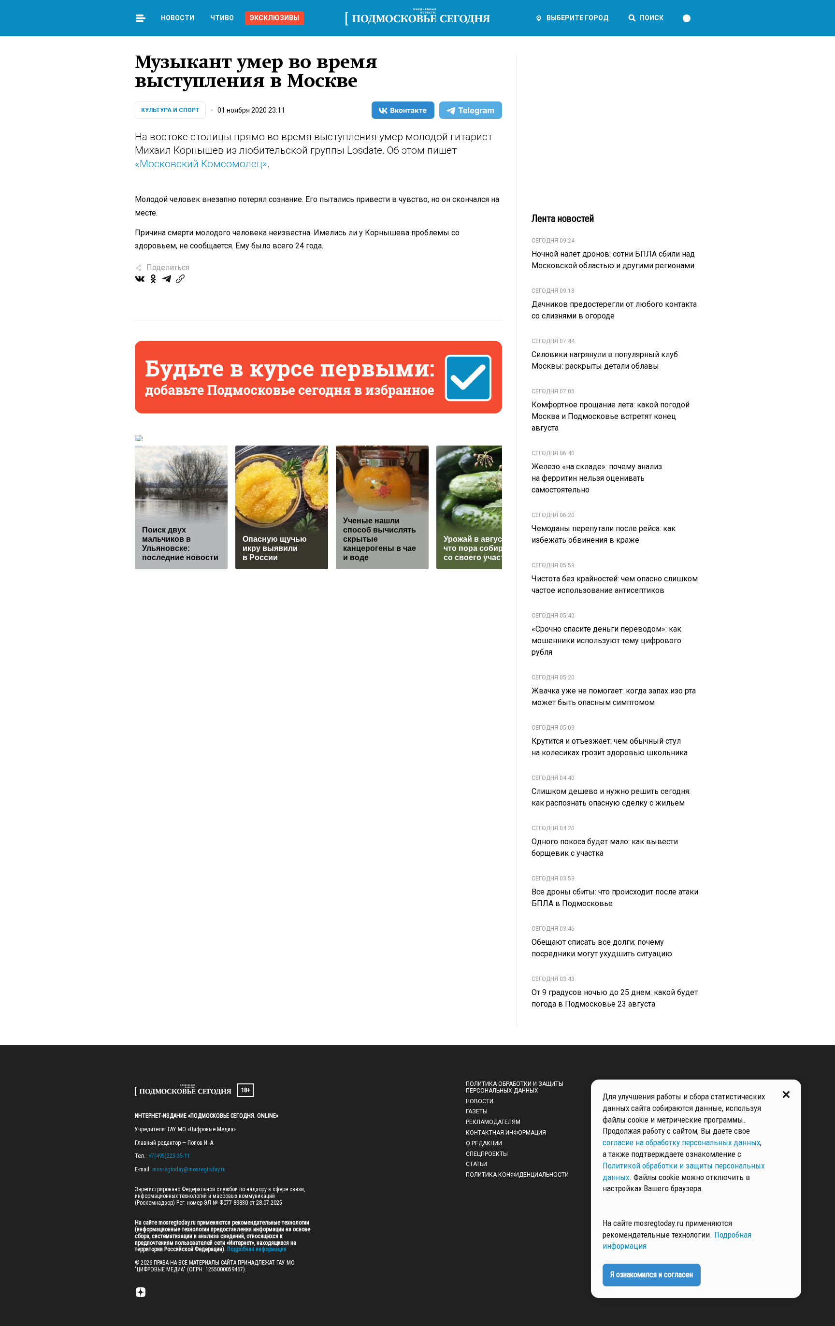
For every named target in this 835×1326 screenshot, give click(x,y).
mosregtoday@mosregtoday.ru (189, 1169)
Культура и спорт (170, 110)
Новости (177, 18)
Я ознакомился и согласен (651, 1274)
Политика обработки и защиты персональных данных (514, 1087)
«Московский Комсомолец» (201, 164)
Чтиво (222, 18)
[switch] (691, 18)
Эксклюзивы (274, 18)
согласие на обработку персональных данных (681, 1142)
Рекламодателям (493, 1122)
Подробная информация (256, 1249)
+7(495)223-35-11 (169, 1156)
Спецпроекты (487, 1154)
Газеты (477, 1111)
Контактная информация (506, 1132)
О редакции (484, 1143)
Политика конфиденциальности (517, 1174)
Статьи (476, 1164)
